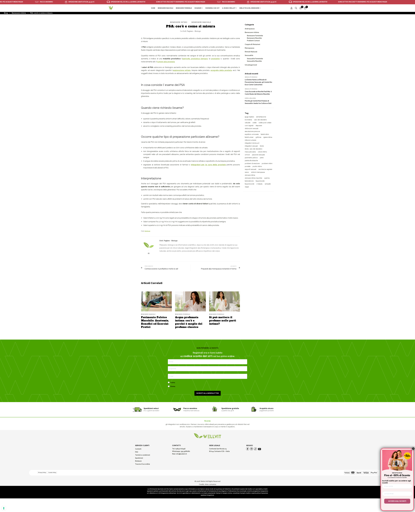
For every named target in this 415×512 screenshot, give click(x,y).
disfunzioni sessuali (251, 128)
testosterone (249, 181)
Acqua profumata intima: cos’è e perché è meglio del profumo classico (188, 322)
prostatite (215, 59)
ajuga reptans (249, 117)
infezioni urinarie (250, 140)
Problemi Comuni (253, 40)
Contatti (138, 449)
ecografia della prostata (221, 70)
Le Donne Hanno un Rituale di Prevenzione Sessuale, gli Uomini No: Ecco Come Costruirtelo (258, 82)
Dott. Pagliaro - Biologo (190, 31)
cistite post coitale (265, 123)
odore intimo (262, 152)
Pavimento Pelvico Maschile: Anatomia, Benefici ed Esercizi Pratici (155, 322)
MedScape (147, 231)
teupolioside (260, 181)
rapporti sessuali (250, 169)
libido (262, 146)
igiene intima (267, 137)
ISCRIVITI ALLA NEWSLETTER (207, 393)
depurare (259, 125)
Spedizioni (139, 458)
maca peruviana (250, 152)
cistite (254, 123)
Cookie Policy (52, 472)
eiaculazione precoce (252, 131)
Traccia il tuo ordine (142, 464)
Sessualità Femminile (255, 58)
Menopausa (249, 48)
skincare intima (250, 175)
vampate (268, 184)
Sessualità (249, 55)
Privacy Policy (42, 472)
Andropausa (250, 29)
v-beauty (259, 184)
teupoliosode (249, 184)
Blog (6, 13)
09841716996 (180, 449)
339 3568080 (185, 451)
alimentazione (261, 117)
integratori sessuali (251, 146)
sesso (247, 172)
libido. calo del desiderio (253, 149)
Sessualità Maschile (254, 61)
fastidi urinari (249, 137)
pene (261, 158)
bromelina (248, 120)
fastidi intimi (265, 134)
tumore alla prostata (166, 62)
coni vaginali (249, 125)
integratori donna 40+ (252, 143)
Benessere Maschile (201, 22)
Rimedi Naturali (251, 52)
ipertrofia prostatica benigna (195, 59)
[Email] (149, 253)
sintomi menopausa (258, 172)
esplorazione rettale (182, 70)
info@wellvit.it (181, 454)
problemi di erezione (252, 163)
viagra (247, 187)
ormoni (247, 155)
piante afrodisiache (251, 160)
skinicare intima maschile (253, 178)
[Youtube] (259, 449)
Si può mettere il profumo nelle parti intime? (222, 320)
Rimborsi (138, 461)
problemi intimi (267, 163)
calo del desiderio (260, 120)
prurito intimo (257, 166)
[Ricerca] (296, 8)
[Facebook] (247, 448)
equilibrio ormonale (252, 134)
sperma (267, 178)
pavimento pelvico (251, 158)
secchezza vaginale (265, 169)
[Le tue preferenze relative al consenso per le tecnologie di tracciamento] (4, 508)
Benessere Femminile (255, 35)
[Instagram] (251, 448)
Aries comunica (210, 484)
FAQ (136, 452)
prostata (247, 166)
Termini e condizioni (142, 455)
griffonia (258, 137)
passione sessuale (258, 155)
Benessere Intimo (19, 13)
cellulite (247, 123)
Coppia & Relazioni (252, 44)
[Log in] (291, 8)
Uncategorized (251, 65)
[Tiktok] (255, 448)
